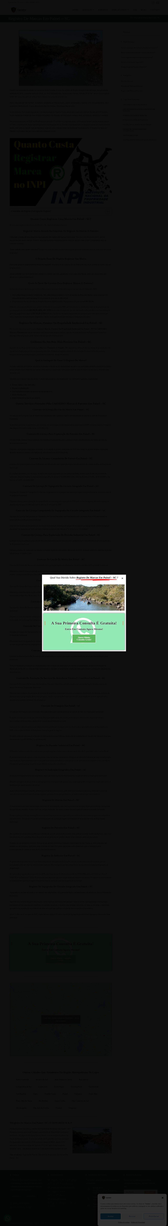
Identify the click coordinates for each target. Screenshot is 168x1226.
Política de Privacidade (138, 1222)
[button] (162, 1197)
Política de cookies (124, 1222)
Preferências (154, 1216)
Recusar (132, 1216)
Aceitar (111, 1216)
